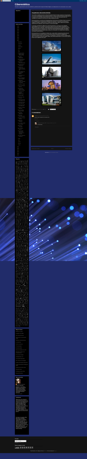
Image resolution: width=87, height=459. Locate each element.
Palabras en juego (19, 331)
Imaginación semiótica (20, 121)
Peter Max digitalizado (20, 57)
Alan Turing (18, 161)
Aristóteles (23, 170)
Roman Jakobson (20, 299)
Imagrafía (18, 230)
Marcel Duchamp (25, 260)
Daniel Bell (25, 194)
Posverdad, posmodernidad (21, 116)
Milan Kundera (25, 270)
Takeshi (23, 312)
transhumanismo (23, 316)
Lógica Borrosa (18, 258)
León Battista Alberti (24, 254)
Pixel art (19, 289)
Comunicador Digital (19, 354)
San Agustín (18, 301)
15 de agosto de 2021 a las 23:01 (43, 115)
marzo (19, 141)
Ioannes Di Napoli (20, 231)
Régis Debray (23, 294)
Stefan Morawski (19, 310)
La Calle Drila (18, 342)
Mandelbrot (18, 260)
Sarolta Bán (21, 303)
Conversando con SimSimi (21, 76)
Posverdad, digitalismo (20, 113)
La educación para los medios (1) (21, 105)
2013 (18, 151)
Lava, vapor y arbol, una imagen (21, 123)
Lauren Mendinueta (22, 253)
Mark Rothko (23, 262)
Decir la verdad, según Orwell (21, 110)
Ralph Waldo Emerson (24, 292)
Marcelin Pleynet (24, 261)
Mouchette (25, 272)
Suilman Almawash (25, 311)
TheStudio (17, 314)
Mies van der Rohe (20, 269)
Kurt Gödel (23, 252)
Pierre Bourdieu (21, 287)
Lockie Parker (25, 257)
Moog (21, 272)
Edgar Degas (26, 199)
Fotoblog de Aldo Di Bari (20, 371)
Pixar (27, 288)
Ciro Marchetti (25, 190)
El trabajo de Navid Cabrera (21, 118)
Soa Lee (21, 309)
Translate (22, 442)
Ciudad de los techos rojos (21, 367)
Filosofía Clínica (19, 369)
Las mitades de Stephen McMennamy (21, 92)
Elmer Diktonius (22, 202)
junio (19, 51)
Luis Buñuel (18, 259)
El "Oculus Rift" (20, 95)
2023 (18, 30)
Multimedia (18, 274)
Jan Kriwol (23, 237)
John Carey (19, 243)
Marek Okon (18, 262)
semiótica (18, 306)
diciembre (20, 41)
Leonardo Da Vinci (20, 255)
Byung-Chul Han (20, 177)
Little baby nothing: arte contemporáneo (20, 352)
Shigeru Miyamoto (23, 307)
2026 (18, 26)
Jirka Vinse (25, 241)
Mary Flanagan (25, 264)
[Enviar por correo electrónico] (50, 109)
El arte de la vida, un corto (21, 97)
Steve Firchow (26, 310)
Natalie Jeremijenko (20, 276)
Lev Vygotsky (23, 256)
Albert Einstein (25, 161)
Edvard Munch (21, 201)
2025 (18, 27)
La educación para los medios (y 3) (21, 100)
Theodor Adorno (24, 313)
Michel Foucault (23, 268)
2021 (18, 34)
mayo (19, 138)
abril (19, 140)
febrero (19, 143)
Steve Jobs (19, 311)
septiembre (20, 46)
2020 (18, 35)
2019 (18, 37)
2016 (18, 146)
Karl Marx (17, 251)
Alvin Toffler (24, 166)
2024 (18, 29)
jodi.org (17, 242)
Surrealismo (18, 312)
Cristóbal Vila (21, 193)
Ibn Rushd (17, 228)
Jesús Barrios (21, 240)
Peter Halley (22, 286)
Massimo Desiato (19, 265)
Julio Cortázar (24, 248)
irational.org (26, 231)
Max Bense (25, 265)
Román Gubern (25, 298)
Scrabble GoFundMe (20, 333)
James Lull (18, 237)
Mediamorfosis (20, 267)
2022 (18, 32)
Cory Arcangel (23, 192)
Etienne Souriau (19, 207)
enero (19, 144)
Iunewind (17, 234)
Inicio (52, 148)
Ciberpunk (19, 190)
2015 (18, 148)
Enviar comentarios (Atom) (53, 152)
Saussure (26, 303)
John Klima (18, 244)
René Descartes (19, 295)
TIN (24, 315)
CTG (26, 193)
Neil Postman (24, 277)
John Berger (26, 242)
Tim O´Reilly (18, 315)
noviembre (20, 43)
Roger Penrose (20, 297)
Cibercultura (18, 189)
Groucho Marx (23, 216)
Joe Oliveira (21, 242)
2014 (18, 150)
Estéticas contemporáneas (21, 340)
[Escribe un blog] (51, 109)
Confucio (17, 192)
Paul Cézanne (25, 282)
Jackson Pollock (19, 235)
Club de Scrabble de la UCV (21, 349)
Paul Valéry (20, 283)
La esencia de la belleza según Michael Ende (21, 54)
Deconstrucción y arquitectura (21, 65)
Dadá (20, 194)
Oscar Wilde (19, 282)
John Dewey (24, 243)
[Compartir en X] (53, 109)
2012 (18, 153)
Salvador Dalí (23, 300)
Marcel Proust (19, 261)
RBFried (45, 450)
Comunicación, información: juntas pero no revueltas (21, 132)
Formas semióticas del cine (21, 86)
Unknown (36, 115)
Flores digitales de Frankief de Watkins (21, 72)
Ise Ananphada (23, 233)
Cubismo (17, 194)
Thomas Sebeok (23, 314)
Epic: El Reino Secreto (20, 129)
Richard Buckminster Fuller (24, 296)
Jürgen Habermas (19, 250)
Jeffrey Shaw (22, 239)
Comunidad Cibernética (20, 358)
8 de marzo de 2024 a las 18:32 (51, 122)
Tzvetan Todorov (19, 317)
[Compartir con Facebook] (54, 109)
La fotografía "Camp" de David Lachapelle (21, 81)
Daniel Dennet (18, 195)
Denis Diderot (24, 195)
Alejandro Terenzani (41, 122)
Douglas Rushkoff (23, 198)
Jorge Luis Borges (20, 245)
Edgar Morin (20, 200)
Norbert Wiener (19, 280)
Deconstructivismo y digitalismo (21, 60)
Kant (25, 250)
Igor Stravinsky (24, 228)
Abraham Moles (24, 160)
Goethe (27, 215)
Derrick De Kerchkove (19, 196)
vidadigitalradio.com (19, 356)
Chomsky (17, 186)
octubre (19, 45)
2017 (18, 40)
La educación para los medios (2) (21, 103)
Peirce (22, 285)
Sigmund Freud (19, 308)
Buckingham (25, 176)
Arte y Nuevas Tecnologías (21, 360)
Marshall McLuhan (24, 263)
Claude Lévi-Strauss (20, 191)
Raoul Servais (20, 293)
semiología (19, 305)
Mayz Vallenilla (25, 266)
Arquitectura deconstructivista (21, 62)
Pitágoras (22, 288)
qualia (18, 291)
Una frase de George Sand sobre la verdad (21, 89)
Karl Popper (24, 251)
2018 (18, 38)
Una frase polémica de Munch (21, 136)
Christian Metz (24, 186)
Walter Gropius (18, 323)
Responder (36, 118)
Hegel (25, 218)
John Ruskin (24, 244)
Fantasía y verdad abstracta (21, 108)
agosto (19, 48)
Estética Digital (23, 205)
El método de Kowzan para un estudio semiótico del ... (21, 68)
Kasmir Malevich (18, 252)
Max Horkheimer (18, 266)
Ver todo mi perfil (19, 393)
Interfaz (26, 230)
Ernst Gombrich (19, 204)
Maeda (24, 259)
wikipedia (25, 323)
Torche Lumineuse (19, 344)
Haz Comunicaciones (20, 335)
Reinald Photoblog (19, 373)
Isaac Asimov (20, 232)
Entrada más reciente (36, 148)
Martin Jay (20, 264)
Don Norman (22, 197)
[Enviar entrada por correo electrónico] (48, 109)
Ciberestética (22, 4)
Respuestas (37, 120)
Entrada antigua (68, 148)
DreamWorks (19, 199)
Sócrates (25, 309)
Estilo (17, 206)
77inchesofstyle (19, 346)
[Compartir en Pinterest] (55, 109)
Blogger (55, 450)
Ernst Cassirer (23, 203)
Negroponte (18, 277)
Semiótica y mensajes (20, 126)
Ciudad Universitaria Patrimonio (22, 362)
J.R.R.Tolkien (23, 234)
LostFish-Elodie (24, 258)
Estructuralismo (23, 206)
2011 (18, 154)
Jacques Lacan (24, 236)
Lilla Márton (19, 257)
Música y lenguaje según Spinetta (21, 78)
